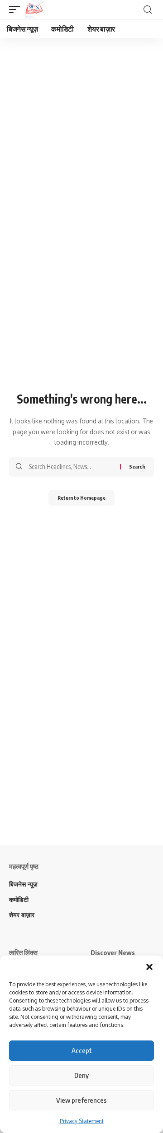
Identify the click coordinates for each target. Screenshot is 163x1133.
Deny (81, 1075)
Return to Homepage (81, 498)
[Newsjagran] (33, 9)
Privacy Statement (82, 1121)
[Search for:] (71, 467)
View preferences (81, 1100)
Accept (82, 1050)
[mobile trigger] (16, 9)
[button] (149, 966)
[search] (147, 10)
